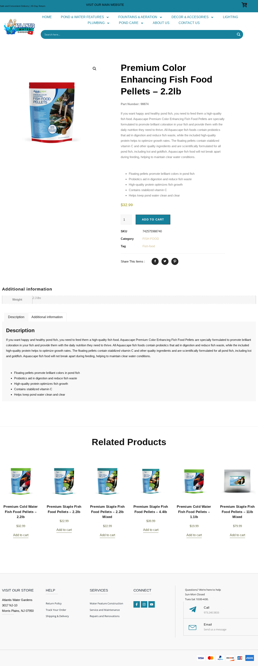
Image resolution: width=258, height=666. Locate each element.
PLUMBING (96, 23)
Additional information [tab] (47, 317)
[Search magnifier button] (238, 34)
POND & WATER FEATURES (82, 17)
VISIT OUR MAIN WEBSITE (105, 4)
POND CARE (128, 23)
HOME (47, 17)
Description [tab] (16, 317)
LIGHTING (230, 17)
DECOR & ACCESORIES (190, 17)
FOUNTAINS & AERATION (137, 17)
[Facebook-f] (136, 604)
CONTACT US (189, 23)
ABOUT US (161, 23)
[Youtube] (151, 604)
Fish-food (149, 246)
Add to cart (153, 219)
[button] (94, 68)
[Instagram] (144, 604)
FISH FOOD (151, 238)
